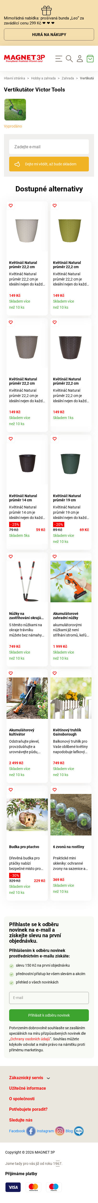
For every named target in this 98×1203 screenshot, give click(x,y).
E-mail (18, 998)
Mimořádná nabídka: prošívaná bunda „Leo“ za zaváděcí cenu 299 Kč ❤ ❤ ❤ (44, 21)
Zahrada (68, 78)
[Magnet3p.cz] (24, 59)
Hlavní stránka (14, 78)
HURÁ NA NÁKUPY (49, 34)
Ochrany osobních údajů (30, 1039)
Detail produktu (42, 309)
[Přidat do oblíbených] (11, 205)
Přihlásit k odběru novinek (49, 1015)
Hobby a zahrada (43, 78)
